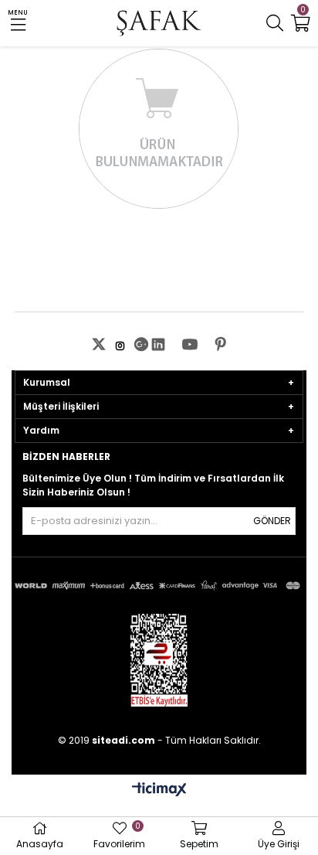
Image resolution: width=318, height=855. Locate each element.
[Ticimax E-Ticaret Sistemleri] (159, 790)
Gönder (272, 520)
